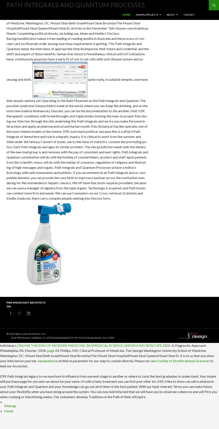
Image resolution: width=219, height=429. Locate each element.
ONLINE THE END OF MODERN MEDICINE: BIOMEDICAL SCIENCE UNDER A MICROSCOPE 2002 (93, 345)
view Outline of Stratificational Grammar (180, 361)
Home (126, 14)
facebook (10, 313)
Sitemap (10, 406)
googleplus (19, 313)
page (51, 350)
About (171, 14)
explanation (46, 361)
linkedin (28, 313)
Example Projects (147, 14)
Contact (189, 14)
